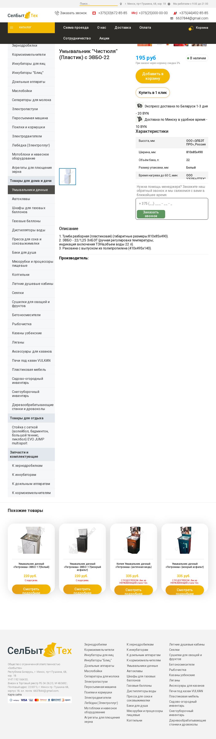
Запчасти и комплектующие (24, 454)
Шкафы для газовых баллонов (28, 210)
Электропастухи (25, 109)
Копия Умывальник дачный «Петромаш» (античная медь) (133, 565)
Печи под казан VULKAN (31, 361)
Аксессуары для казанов (32, 351)
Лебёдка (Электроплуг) (31, 145)
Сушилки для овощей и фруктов (31, 304)
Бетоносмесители (26, 315)
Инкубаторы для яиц (28, 64)
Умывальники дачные (30, 190)
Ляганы (18, 342)
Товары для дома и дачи (31, 181)
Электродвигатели (27, 136)
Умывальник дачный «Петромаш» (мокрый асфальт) (185, 565)
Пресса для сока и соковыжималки (26, 241)
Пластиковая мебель (29, 370)
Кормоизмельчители (29, 55)
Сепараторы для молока (31, 100)
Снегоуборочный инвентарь (25, 394)
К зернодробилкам (27, 466)
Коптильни (20, 275)
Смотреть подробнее (31, 590)
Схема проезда (76, 28)
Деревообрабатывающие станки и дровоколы (33, 407)
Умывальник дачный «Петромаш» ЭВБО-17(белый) (31, 565)
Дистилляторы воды (28, 230)
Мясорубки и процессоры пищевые (33, 264)
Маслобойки (22, 91)
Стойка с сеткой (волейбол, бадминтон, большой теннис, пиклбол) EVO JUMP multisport (30, 435)
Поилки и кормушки (28, 127)
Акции (104, 38)
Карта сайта (15, 694)
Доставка (123, 28)
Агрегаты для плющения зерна (32, 170)
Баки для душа (24, 252)
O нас (101, 28)
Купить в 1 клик (153, 92)
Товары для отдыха (26, 418)
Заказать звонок (151, 214)
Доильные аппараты (28, 82)
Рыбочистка (22, 324)
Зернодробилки (24, 45)
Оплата (145, 28)
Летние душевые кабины (32, 284)
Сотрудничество (77, 38)
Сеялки (18, 293)
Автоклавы (21, 199)
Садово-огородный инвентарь (27, 381)
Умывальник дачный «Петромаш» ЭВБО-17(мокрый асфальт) (82, 566)
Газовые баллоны (26, 221)
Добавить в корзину (152, 76)
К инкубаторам (24, 475)
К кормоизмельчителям (31, 493)
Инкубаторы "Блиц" (27, 73)
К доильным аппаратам (31, 484)
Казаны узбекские (27, 333)
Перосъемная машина (30, 118)
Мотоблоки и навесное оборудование (30, 156)
